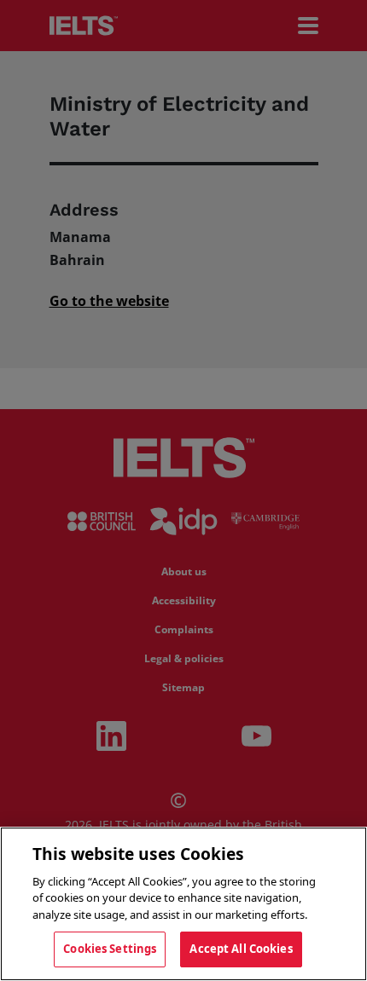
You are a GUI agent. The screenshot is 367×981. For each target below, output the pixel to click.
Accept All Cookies (240, 948)
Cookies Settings (109, 948)
